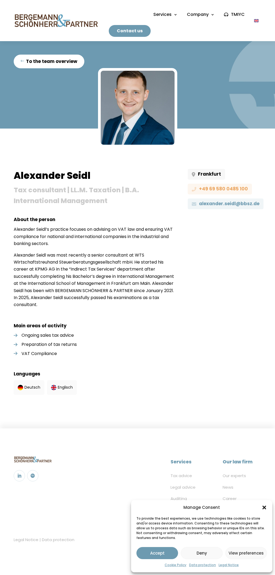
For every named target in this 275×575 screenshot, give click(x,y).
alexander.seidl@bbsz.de (229, 203)
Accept (157, 553)
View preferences (246, 553)
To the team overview (51, 61)
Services (162, 14)
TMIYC (238, 14)
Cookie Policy (175, 565)
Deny (202, 553)
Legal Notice (229, 565)
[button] (264, 507)
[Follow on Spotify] (32, 475)
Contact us (130, 31)
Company (198, 14)
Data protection (202, 565)
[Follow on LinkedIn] (19, 475)
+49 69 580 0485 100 (223, 189)
